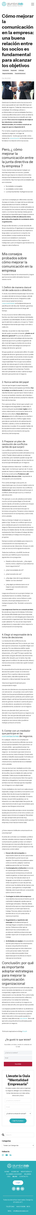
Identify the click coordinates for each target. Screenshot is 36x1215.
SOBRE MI (15, 1172)
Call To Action (18, 1121)
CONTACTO (23, 1176)
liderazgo (21, 70)
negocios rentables (7, 73)
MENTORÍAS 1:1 (26, 1172)
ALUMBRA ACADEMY (14, 1174)
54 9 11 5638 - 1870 (23, 1206)
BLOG (15, 1176)
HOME (6, 1172)
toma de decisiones (20, 73)
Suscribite (18, 1064)
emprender (14, 70)
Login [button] (18, 1183)
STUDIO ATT (17, 1202)
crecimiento (5, 70)
